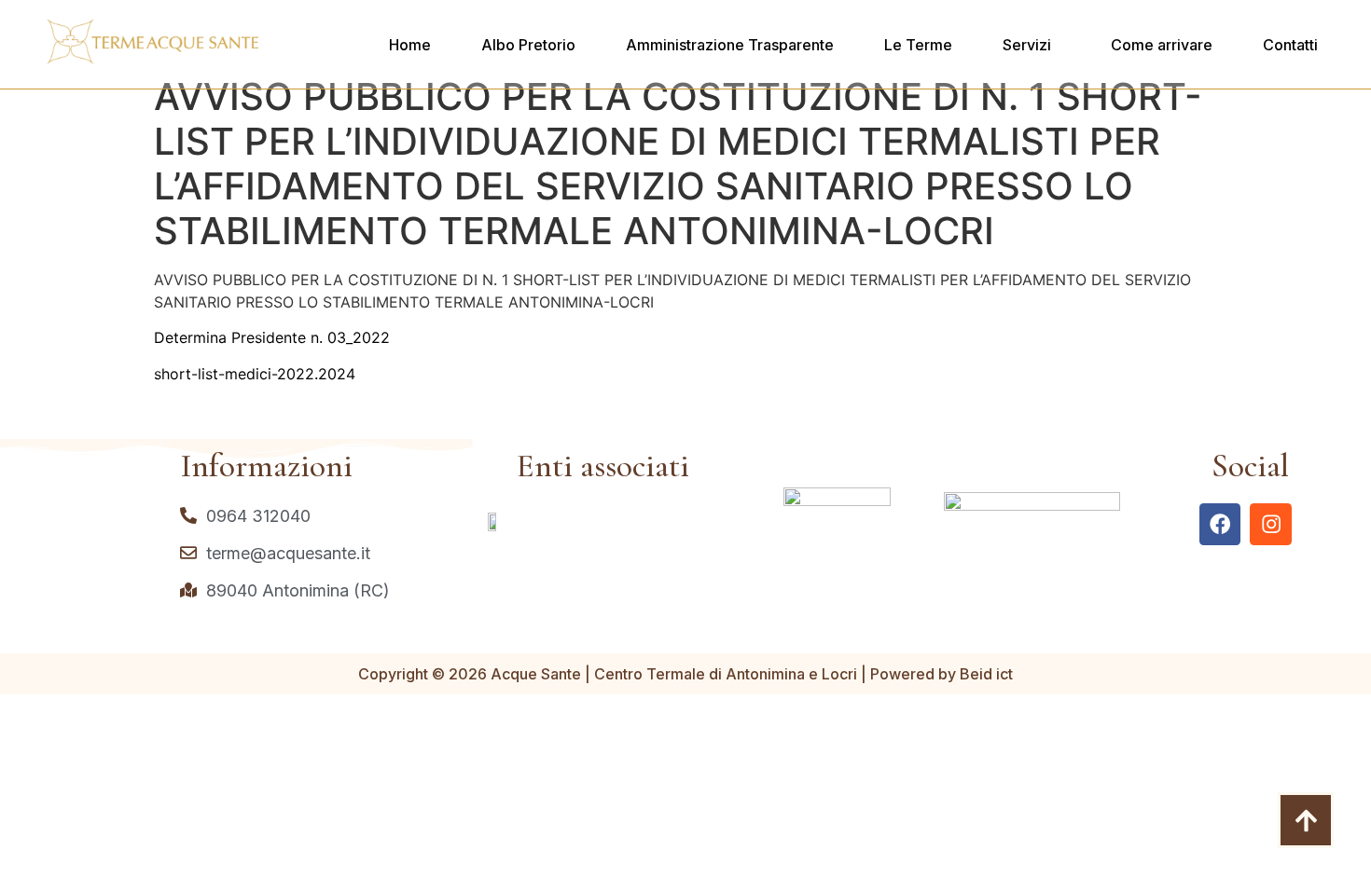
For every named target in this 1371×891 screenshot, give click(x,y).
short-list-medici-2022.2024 (254, 373)
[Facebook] (1220, 524)
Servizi (1027, 44)
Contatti (1290, 44)
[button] (1031, 44)
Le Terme (918, 44)
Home (410, 44)
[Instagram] (1271, 524)
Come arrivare (1161, 44)
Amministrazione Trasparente (730, 44)
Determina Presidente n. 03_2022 (272, 337)
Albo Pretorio (528, 44)
